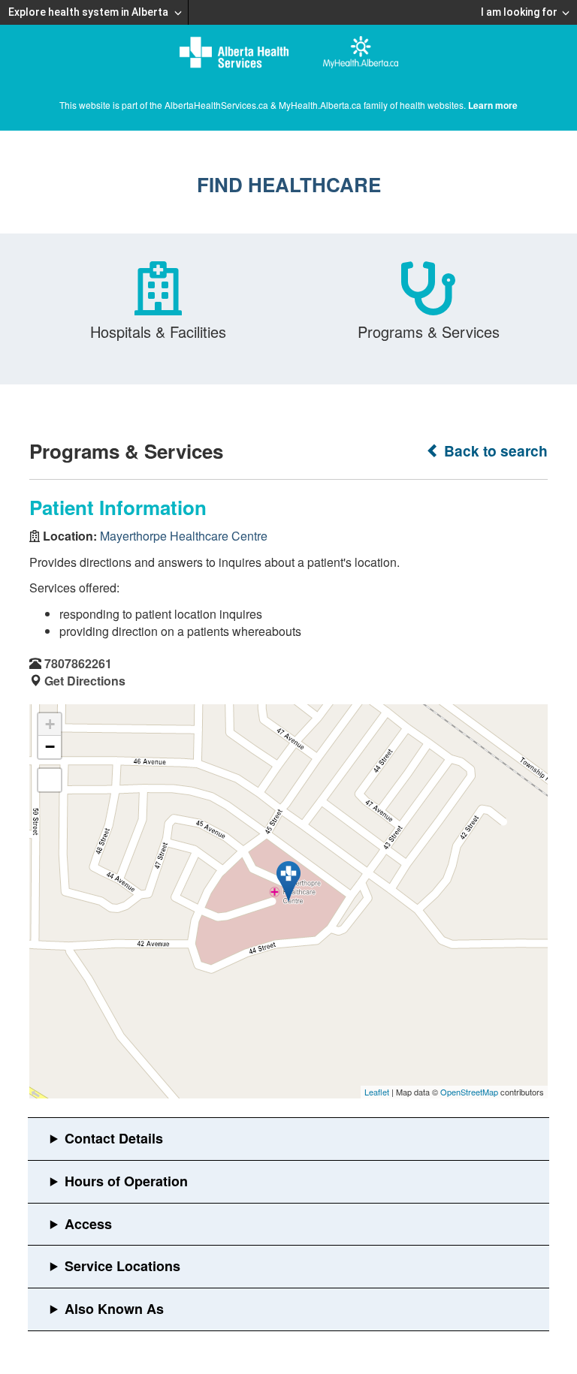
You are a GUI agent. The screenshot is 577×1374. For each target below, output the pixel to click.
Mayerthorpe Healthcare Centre (183, 535)
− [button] (50, 746)
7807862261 (78, 663)
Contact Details (114, 1138)
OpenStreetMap (469, 1092)
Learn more (493, 105)
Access (88, 1224)
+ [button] (50, 724)
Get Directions (84, 680)
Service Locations (122, 1266)
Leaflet (376, 1092)
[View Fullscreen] (49, 780)
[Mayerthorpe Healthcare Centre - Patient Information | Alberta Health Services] (288, 881)
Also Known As (114, 1308)
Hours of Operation (126, 1181)
